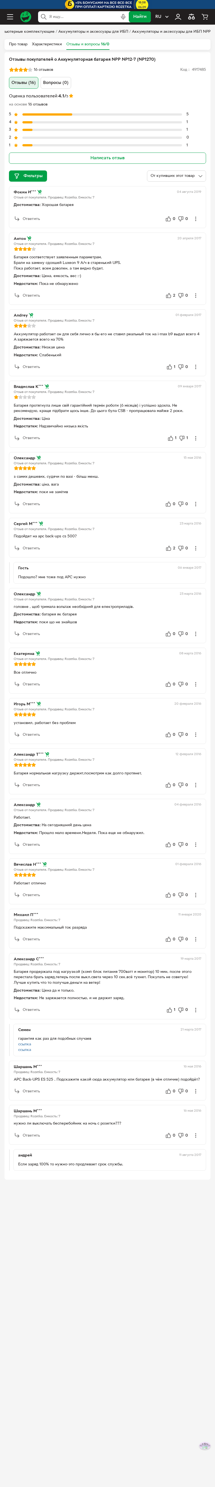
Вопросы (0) (56, 83)
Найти (139, 17)
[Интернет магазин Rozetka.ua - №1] (25, 16)
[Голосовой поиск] (123, 16)
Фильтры (33, 176)
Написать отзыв (107, 158)
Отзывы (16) (23, 83)
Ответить (31, 219)
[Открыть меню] (10, 16)
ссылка (24, 1044)
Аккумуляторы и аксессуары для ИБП (93, 32)
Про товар (18, 44)
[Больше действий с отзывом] (195, 218)
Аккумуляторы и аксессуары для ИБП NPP (171, 32)
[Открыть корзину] (205, 16)
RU (158, 17)
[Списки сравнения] (191, 16)
